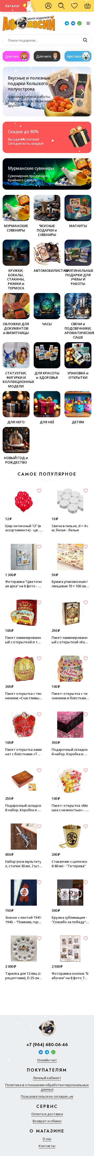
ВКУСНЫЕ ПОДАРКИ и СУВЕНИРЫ (47, 230)
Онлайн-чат (47, 1060)
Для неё (12, 56)
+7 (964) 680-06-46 (47, 1045)
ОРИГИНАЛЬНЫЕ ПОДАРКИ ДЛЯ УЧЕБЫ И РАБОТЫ (77, 277)
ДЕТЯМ (78, 422)
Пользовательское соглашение (47, 1096)
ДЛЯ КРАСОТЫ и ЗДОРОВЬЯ (46, 375)
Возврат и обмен (47, 1121)
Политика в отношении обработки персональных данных (47, 1087)
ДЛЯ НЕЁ (47, 422)
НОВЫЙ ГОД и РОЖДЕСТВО (16, 460)
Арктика (74, 56)
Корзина (90, 8)
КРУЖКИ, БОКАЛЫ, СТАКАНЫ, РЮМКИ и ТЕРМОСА (16, 279)
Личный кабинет (47, 1078)
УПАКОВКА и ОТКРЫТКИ (78, 375)
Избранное (77, 8)
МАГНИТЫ (78, 225)
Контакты (47, 1146)
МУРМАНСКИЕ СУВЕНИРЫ (16, 228)
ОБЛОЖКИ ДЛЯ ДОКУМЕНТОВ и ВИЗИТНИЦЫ (16, 328)
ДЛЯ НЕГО (16, 422)
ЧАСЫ (47, 324)
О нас (47, 1139)
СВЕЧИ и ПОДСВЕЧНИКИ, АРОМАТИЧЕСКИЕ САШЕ (77, 331)
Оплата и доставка (47, 1114)
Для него (43, 56)
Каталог (12, 5)
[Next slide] (82, 92)
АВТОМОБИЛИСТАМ (47, 270)
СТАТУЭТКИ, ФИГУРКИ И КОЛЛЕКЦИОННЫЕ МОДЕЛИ (16, 380)
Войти (48, 6)
